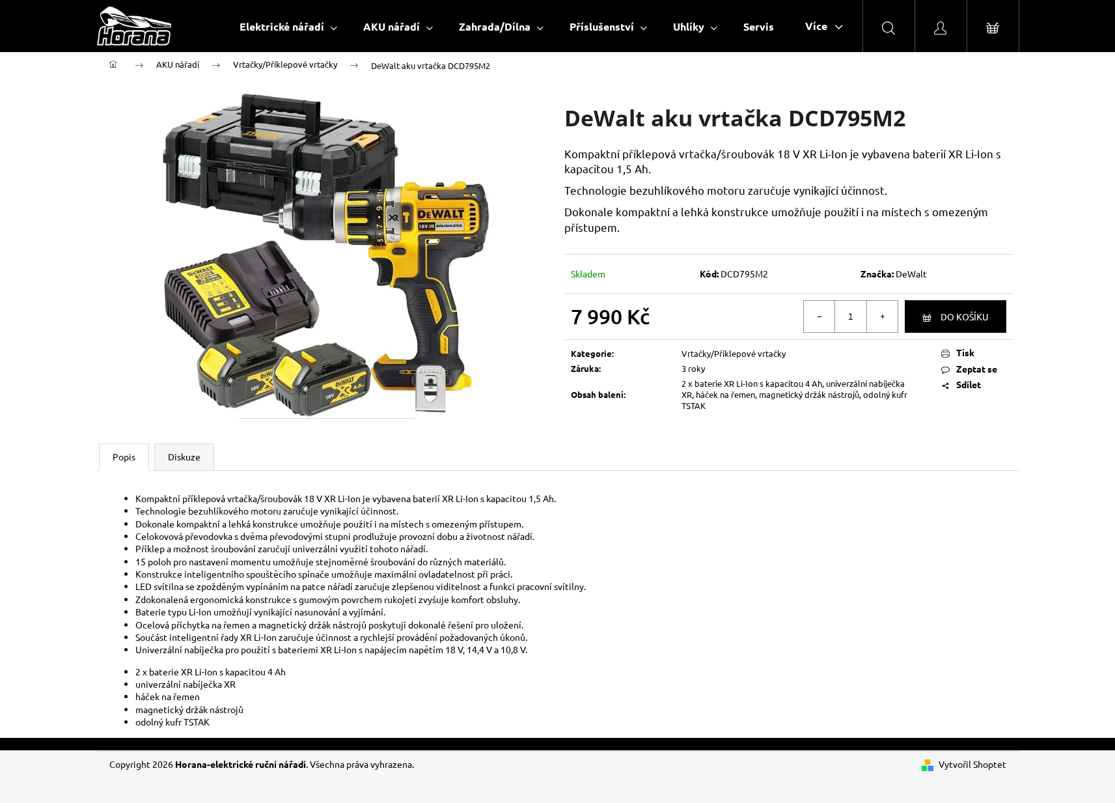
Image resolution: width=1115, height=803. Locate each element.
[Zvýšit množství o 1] (882, 316)
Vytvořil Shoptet (972, 764)
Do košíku (965, 316)
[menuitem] (288, 26)
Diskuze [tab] (184, 456)
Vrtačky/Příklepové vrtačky (733, 353)
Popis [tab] (124, 456)
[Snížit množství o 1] (819, 316)
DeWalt (911, 273)
